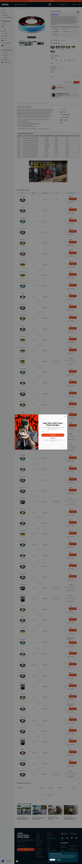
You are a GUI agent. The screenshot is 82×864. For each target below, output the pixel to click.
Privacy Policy (67, 857)
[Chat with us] (17, 861)
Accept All (52, 859)
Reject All (59, 859)
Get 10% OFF (53, 435)
